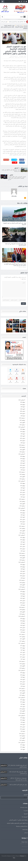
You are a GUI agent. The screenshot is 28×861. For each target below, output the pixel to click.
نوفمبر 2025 (22, 420)
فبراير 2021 (22, 549)
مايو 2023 (23, 488)
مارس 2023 (22, 492)
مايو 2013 (23, 749)
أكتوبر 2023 (22, 477)
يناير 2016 (23, 686)
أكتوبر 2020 (22, 558)
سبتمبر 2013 (22, 740)
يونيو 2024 (22, 458)
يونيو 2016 (22, 675)
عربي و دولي (17, 57)
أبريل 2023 (22, 490)
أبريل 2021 (22, 544)
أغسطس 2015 (22, 697)
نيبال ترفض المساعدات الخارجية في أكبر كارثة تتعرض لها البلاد (15, 244)
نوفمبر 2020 (22, 555)
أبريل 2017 (22, 652)
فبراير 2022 (22, 522)
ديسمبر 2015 (22, 688)
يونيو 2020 (22, 567)
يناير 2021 (23, 551)
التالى (11, 175)
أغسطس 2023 (22, 481)
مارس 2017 (22, 655)
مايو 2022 (23, 515)
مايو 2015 (23, 704)
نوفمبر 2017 (22, 637)
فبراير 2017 (22, 657)
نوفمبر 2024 (22, 447)
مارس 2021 (22, 546)
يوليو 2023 (22, 483)
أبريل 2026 (22, 409)
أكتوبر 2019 (22, 585)
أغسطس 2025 (22, 427)
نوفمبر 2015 (22, 691)
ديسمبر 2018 (22, 607)
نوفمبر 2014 (22, 709)
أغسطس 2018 (22, 616)
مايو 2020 (23, 569)
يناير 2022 (23, 524)
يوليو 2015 (22, 700)
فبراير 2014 (22, 729)
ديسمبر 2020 (22, 553)
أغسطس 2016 (22, 670)
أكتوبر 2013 (22, 738)
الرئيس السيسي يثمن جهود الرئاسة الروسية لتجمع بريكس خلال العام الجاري (17, 178)
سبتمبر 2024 (22, 452)
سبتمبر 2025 (22, 425)
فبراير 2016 (22, 684)
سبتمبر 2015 (22, 695)
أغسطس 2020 (22, 562)
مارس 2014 (22, 727)
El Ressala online (23, 807)
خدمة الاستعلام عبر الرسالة (21, 826)
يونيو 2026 (22, 404)
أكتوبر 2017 (22, 639)
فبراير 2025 (22, 440)
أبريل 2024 (22, 463)
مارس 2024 (22, 465)
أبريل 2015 (22, 706)
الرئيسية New (24, 817)
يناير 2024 (23, 470)
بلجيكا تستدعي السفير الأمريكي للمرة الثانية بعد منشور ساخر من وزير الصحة (15, 264)
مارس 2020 (22, 573)
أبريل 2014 (22, 724)
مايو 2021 (23, 542)
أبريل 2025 (22, 436)
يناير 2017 (23, 659)
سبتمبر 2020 (22, 560)
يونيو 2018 (22, 621)
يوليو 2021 (22, 537)
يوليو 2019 (22, 591)
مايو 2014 (23, 722)
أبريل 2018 (22, 625)
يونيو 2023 (22, 486)
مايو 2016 (23, 677)
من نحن (25, 833)
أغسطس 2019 (22, 589)
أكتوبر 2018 (22, 612)
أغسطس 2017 (22, 643)
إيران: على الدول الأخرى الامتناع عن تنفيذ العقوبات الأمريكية (14, 224)
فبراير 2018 (22, 630)
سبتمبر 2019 (22, 587)
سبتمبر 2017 (22, 641)
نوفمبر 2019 (22, 582)
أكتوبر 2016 (22, 666)
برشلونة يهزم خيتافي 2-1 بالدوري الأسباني (18, 820)
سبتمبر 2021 (22, 533)
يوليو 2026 (22, 402)
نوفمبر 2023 (22, 474)
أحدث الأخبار (22, 57)
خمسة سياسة (24, 842)
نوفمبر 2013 (22, 736)
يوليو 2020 (22, 564)
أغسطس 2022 (22, 508)
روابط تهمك (24, 829)
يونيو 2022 (22, 513)
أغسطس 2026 (22, 400)
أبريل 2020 (22, 571)
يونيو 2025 (22, 431)
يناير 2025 (23, 443)
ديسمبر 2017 (22, 634)
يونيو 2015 (22, 702)
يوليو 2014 (22, 718)
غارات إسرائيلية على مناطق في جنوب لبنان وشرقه (11, 170)
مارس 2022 (22, 519)
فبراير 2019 (22, 603)
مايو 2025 (23, 434)
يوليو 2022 (22, 510)
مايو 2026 (23, 407)
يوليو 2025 (22, 429)
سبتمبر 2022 (22, 506)
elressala (21, 56)
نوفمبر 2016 (22, 664)
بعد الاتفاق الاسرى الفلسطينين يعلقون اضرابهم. (17, 823)
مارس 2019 (22, 601)
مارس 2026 (22, 411)
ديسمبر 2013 (22, 733)
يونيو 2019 (22, 594)
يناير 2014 (23, 731)
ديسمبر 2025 (22, 418)
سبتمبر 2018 (22, 614)
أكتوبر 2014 (22, 711)
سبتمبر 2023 (22, 479)
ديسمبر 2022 (22, 499)
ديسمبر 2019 (22, 580)
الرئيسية (25, 814)
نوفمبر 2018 (22, 609)
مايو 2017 (23, 650)
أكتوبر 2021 (22, 531)
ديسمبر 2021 (22, 526)
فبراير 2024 (22, 468)
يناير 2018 (23, 632)
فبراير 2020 (22, 576)
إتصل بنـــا (25, 811)
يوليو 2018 (22, 619)
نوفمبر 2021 (22, 528)
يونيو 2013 (22, 747)
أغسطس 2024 (22, 454)
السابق (16, 168)
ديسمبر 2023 (22, 472)
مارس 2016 (22, 682)
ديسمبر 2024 (22, 445)
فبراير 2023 (22, 495)
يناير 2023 (23, 497)
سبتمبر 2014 (22, 713)
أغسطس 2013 (22, 742)
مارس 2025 (22, 438)
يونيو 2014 (22, 720)
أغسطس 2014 (22, 715)
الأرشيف (25, 795)
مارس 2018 (22, 628)
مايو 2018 (23, 623)
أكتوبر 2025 (22, 422)
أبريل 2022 (22, 517)
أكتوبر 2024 (22, 450)
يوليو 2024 (22, 456)
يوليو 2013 (22, 745)
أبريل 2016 (22, 679)
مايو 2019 (23, 596)
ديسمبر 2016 (22, 661)
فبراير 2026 (22, 413)
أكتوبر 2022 (22, 504)
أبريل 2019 (22, 598)
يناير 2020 (23, 578)
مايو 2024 (23, 461)
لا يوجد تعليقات (11, 57)
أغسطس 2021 (22, 535)
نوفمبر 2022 (22, 501)
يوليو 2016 (22, 673)
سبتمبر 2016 (22, 668)
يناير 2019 (23, 605)
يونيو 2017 (22, 648)
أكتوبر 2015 (22, 693)
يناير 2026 (23, 416)
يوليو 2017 (22, 646)
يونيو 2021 (22, 540)
